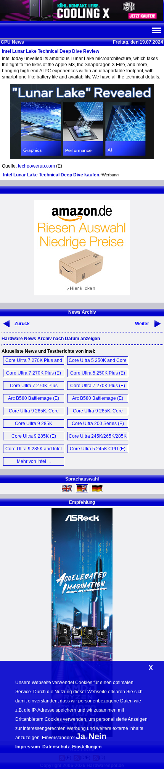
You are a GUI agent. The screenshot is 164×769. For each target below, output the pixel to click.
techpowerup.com (36, 166)
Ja (80, 736)
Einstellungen (86, 746)
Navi (156, 30)
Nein (97, 736)
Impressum (27, 746)
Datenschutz (56, 746)
